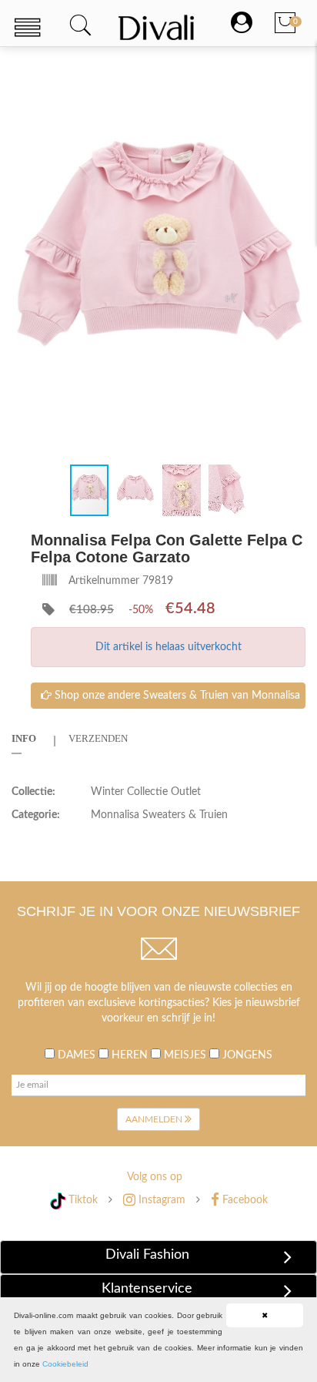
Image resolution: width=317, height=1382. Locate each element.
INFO (24, 738)
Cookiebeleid (65, 1364)
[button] (291, 76)
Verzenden (98, 738)
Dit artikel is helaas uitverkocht (168, 647)
